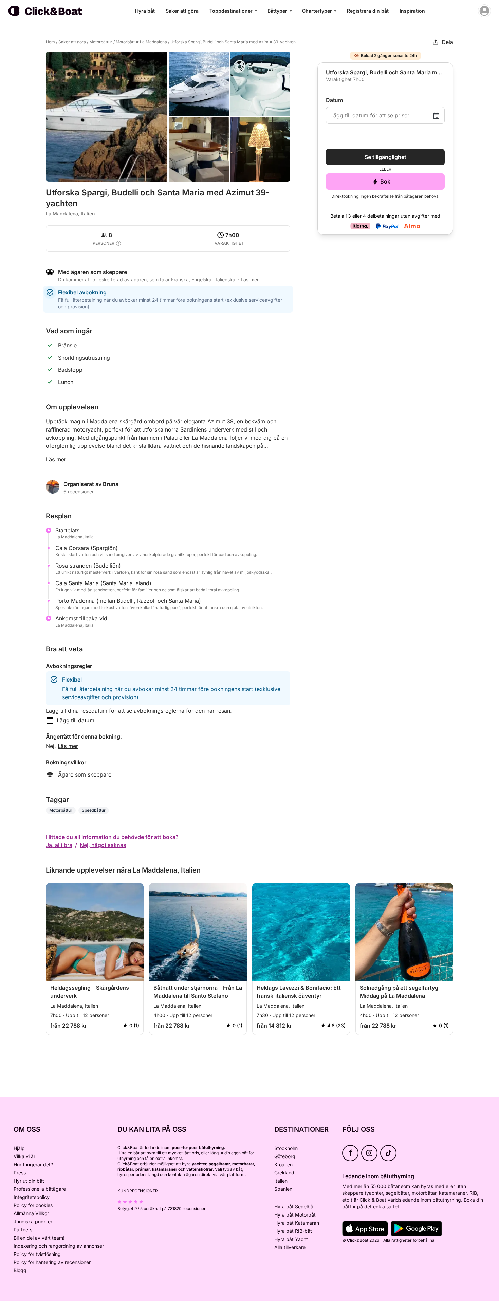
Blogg (20, 1270)
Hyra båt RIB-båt (293, 1231)
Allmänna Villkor (31, 1213)
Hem (50, 41)
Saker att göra (182, 11)
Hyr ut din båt (29, 1181)
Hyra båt (145, 11)
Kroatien (283, 1164)
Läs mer (56, 459)
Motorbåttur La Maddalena (141, 41)
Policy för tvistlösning (37, 1254)
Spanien (283, 1189)
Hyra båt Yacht (291, 1239)
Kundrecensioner (137, 1190)
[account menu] (484, 10)
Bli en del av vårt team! (39, 1238)
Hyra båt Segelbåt (294, 1206)
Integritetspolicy (32, 1197)
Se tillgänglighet (385, 157)
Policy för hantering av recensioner (52, 1262)
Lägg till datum (75, 720)
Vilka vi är (24, 1156)
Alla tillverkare (290, 1247)
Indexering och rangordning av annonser (59, 1246)
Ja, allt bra (59, 845)
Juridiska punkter (33, 1221)
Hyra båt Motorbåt (295, 1215)
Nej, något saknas (103, 845)
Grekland (284, 1172)
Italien (281, 1181)
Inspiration (412, 11)
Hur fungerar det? (33, 1164)
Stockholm (286, 1148)
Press (20, 1172)
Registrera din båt (368, 11)
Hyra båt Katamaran (296, 1223)
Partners (23, 1229)
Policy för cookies (33, 1205)
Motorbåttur (100, 41)
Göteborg (284, 1156)
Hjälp (19, 1148)
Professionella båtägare (40, 1189)
